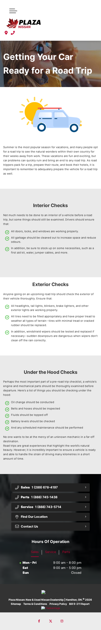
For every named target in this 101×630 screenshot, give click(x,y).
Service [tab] (50, 552)
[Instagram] (62, 621)
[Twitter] (50, 621)
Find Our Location (34, 517)
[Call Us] (12, 32)
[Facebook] (39, 621)
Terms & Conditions (35, 604)
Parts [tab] (66, 552)
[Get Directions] (6, 32)
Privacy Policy (58, 604)
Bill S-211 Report (79, 604)
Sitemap (16, 604)
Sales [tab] (35, 552)
